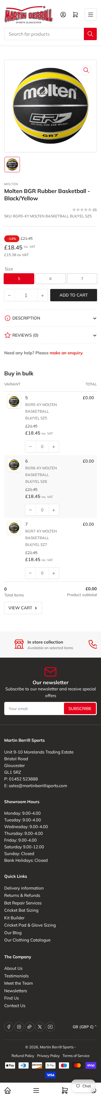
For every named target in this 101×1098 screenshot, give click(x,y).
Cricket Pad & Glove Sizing (30, 925)
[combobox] (50, 34)
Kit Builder (14, 917)
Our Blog (13, 932)
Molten (11, 184)
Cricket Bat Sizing (21, 910)
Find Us (11, 998)
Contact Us (14, 1005)
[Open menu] (90, 14)
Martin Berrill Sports (57, 1047)
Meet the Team (18, 983)
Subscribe (79, 708)
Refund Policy (23, 1055)
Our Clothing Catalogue (27, 940)
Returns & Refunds (22, 895)
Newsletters (15, 990)
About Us (13, 968)
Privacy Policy (48, 1055)
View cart (20, 607)
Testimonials (16, 975)
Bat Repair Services (23, 903)
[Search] (90, 34)
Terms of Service (76, 1055)
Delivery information (24, 888)
